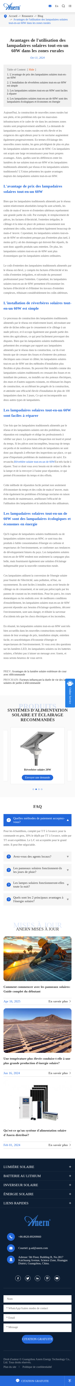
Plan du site (9, 1366)
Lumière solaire (18, 1167)
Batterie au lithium (22, 1176)
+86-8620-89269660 (29, 1236)
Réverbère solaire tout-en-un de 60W (34, 461)
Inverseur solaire (20, 1185)
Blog (40, 15)
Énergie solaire (18, 1194)
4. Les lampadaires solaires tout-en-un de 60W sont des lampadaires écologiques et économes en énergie (37, 100)
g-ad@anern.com (38, 1248)
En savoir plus (60, 1001)
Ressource (27, 15)
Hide (31, 69)
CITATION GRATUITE (32, 1381)
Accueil (13, 15)
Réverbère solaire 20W (37, 769)
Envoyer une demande (37, 777)
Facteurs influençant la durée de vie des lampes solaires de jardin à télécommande (37, 681)
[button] (33, 789)
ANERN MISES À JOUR (37, 929)
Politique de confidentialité (37, 1366)
